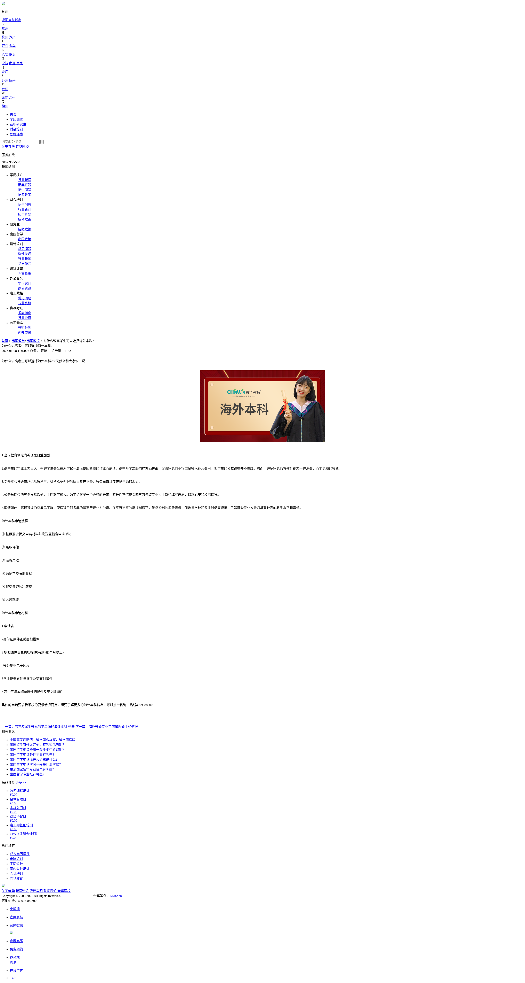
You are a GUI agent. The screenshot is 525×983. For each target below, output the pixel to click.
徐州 (5, 106)
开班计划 (24, 328)
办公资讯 (24, 288)
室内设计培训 (20, 868)
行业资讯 (24, 303)
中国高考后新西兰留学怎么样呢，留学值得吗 (42, 740)
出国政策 (24, 239)
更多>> (21, 782)
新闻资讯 (22, 891)
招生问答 (24, 190)
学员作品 (24, 263)
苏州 (5, 80)
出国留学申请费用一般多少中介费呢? (37, 749)
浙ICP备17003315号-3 (77, 896)
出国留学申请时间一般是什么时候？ (36, 764)
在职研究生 (18, 124)
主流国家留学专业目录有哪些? (32, 769)
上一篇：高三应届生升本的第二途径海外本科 (34, 726)
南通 (12, 63)
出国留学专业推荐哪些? (27, 774)
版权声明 (36, 891)
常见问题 (24, 249)
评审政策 (24, 273)
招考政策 (24, 194)
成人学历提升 (20, 854)
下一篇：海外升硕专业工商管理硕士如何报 (106, 726)
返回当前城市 (11, 20)
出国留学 (18, 341)
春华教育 (16, 878)
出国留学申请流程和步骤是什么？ (34, 759)
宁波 (5, 63)
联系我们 (50, 891)
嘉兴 (5, 46)
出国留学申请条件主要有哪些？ (33, 754)
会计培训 (16, 873)
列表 (71, 726)
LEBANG (116, 896)
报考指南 (24, 313)
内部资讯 (24, 332)
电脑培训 (16, 859)
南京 (19, 63)
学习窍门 (24, 283)
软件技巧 (24, 254)
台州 (5, 89)
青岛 (5, 71)
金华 (12, 46)
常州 (5, 28)
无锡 (5, 97)
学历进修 (16, 119)
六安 (5, 54)
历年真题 (24, 185)
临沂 (12, 54)
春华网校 (22, 146)
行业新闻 (24, 180)
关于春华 (8, 146)
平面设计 (16, 864)
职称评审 (16, 134)
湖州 (12, 37)
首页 (13, 114)
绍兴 (12, 80)
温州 (12, 97)
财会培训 (16, 129)
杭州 (5, 37)
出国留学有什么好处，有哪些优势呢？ (38, 744)
